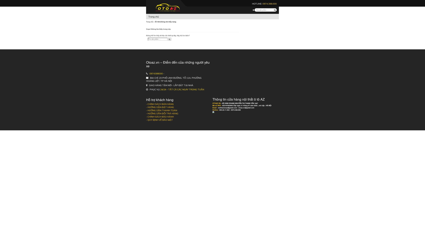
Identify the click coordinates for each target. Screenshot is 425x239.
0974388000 (156, 73)
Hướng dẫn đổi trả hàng (163, 113)
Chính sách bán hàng (161, 104)
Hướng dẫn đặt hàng (161, 107)
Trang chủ (153, 16)
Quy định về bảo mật (160, 120)
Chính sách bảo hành (161, 116)
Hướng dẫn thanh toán (162, 110)
